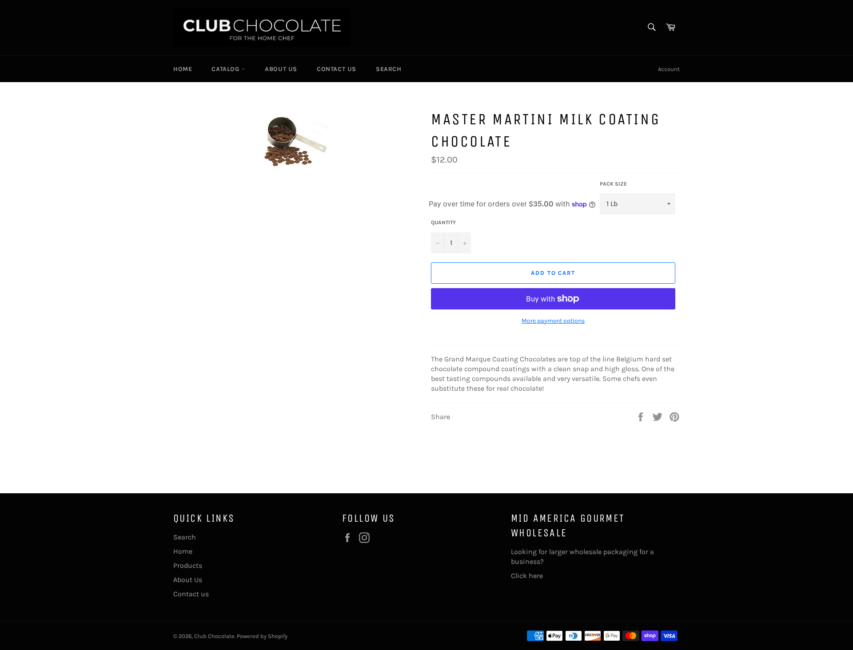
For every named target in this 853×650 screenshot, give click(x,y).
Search (389, 69)
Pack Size (613, 184)
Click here (527, 575)
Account (669, 69)
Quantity (443, 222)
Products (187, 565)
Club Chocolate (214, 636)
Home (182, 69)
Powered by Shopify (262, 636)
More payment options (553, 321)
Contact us (336, 69)
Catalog (226, 69)
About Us (281, 69)
